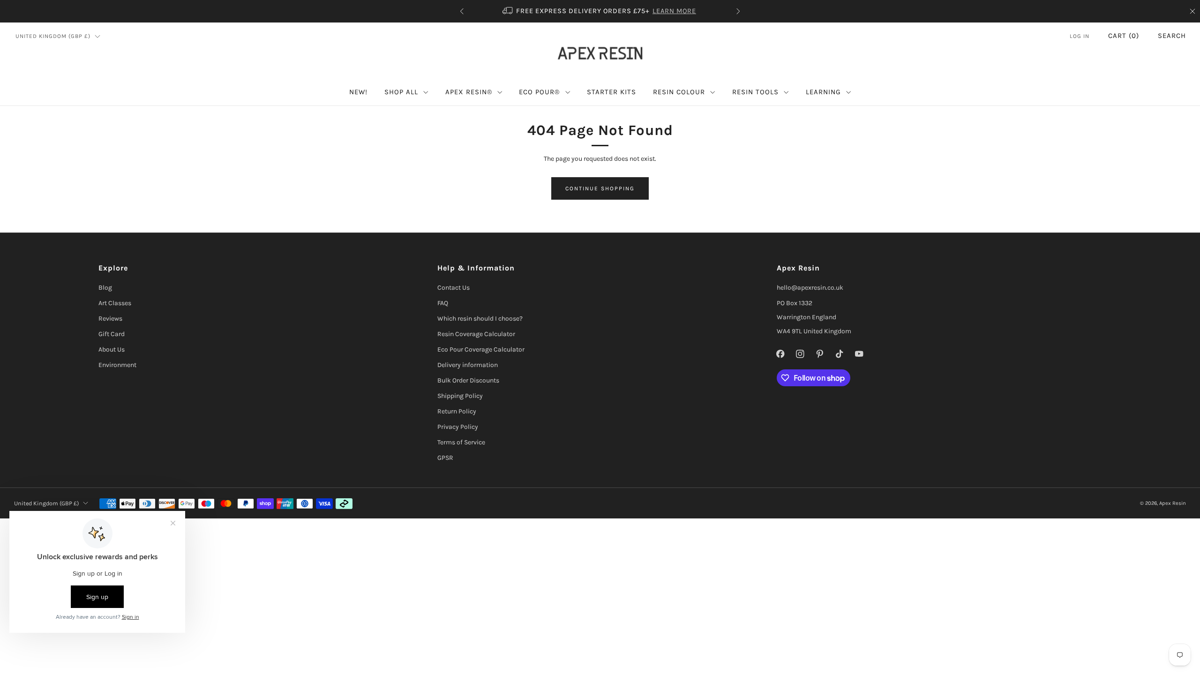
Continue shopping (600, 188)
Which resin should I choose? (480, 318)
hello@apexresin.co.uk (810, 288)
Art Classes (114, 303)
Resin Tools (755, 92)
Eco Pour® (539, 92)
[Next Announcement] (738, 11)
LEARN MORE (674, 11)
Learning (823, 92)
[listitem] (600, 11)
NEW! (358, 92)
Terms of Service (461, 442)
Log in (1079, 36)
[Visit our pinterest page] (820, 354)
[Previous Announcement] (462, 11)
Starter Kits (611, 92)
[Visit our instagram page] (800, 354)
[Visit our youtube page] (859, 354)
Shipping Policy (460, 396)
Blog (105, 288)
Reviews (110, 318)
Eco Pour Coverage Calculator (481, 349)
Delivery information (467, 365)
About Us (111, 349)
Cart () (1123, 35)
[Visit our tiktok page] (839, 354)
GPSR (445, 458)
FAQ (442, 303)
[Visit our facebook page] (780, 354)
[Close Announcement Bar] (1192, 11)
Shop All (401, 92)
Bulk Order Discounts (468, 380)
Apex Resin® (468, 92)
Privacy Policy (457, 427)
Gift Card (111, 334)
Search (1172, 35)
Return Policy (456, 411)
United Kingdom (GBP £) (52, 36)
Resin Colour (679, 92)
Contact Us (453, 288)
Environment (117, 365)
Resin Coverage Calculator (476, 334)
